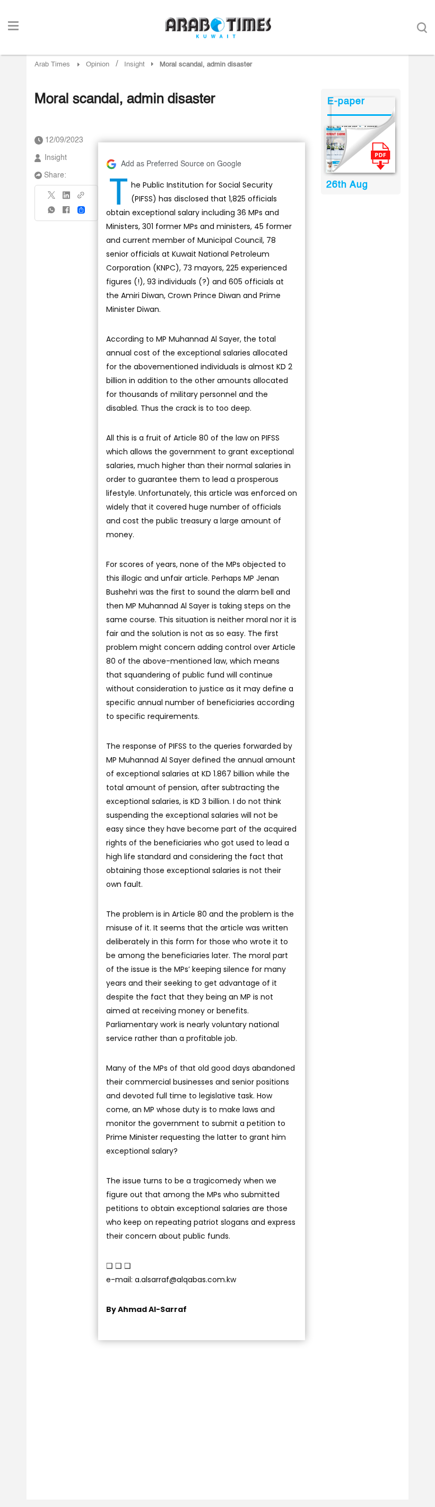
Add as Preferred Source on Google (181, 164)
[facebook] (66, 213)
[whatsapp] (52, 213)
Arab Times (52, 64)
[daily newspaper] (360, 149)
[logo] (218, 27)
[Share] (81, 210)
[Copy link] (81, 198)
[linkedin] (66, 198)
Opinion (97, 64)
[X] (52, 198)
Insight (56, 158)
